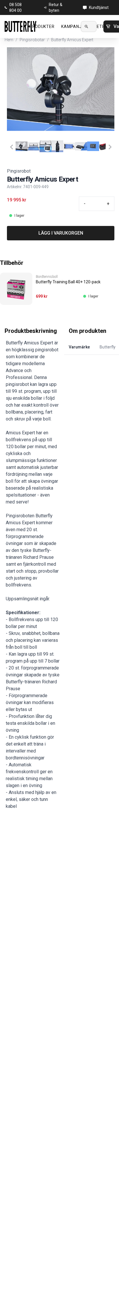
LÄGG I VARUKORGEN (60, 233)
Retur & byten (55, 7)
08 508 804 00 (15, 7)
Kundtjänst (99, 7)
